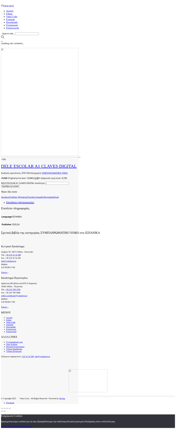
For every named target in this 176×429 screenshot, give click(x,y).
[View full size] (79, 157)
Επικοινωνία (11, 332)
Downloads (11, 327)
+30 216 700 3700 (12, 289)
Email (56, 197)
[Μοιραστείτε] (7, 408)
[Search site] (2, 37)
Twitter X (14, 197)
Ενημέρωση (11, 329)
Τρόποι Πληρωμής (14, 351)
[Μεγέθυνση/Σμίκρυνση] (2, 408)
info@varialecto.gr (8, 261)
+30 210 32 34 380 (13, 255)
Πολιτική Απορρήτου (21, 426)
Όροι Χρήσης (11, 344)
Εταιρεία (9, 325)
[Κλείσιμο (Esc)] (10, 408)
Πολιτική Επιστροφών (15, 347)
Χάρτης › (4, 272)
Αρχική (9, 318)
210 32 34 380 (28, 356)
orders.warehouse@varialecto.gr (14, 296)
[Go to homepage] (7, 5)
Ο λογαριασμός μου (14, 342)
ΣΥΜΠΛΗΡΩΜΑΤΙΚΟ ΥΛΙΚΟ (55, 173)
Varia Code (10, 322)
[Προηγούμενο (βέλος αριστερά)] (2, 411)
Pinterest (23, 197)
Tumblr (31, 197)
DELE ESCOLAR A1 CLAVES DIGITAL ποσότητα (23, 183)
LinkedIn (39, 197)
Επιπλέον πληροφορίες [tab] (20, 202)
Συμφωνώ (6, 426)
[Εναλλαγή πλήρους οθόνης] (5, 408)
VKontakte (48, 197)
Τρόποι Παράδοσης (14, 349)
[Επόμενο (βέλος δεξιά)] (5, 411)
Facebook (5, 197)
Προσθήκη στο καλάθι (10, 186)
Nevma (62, 398)
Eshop (8, 320)
